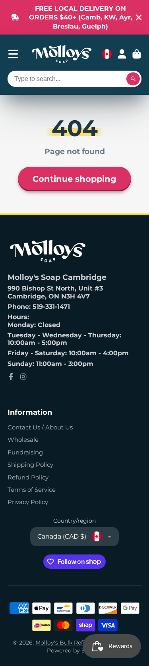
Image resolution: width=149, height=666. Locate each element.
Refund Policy (28, 477)
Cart (136, 54)
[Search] (133, 79)
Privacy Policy (28, 502)
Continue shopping (74, 178)
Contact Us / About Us (40, 427)
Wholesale (23, 439)
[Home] (61, 54)
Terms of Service (32, 489)
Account (122, 54)
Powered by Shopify (75, 650)
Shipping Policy (30, 464)
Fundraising (25, 452)
